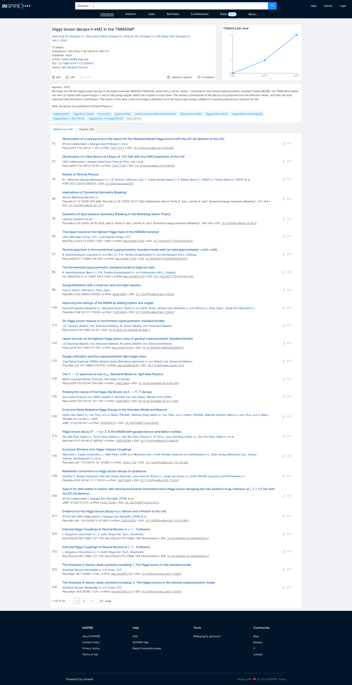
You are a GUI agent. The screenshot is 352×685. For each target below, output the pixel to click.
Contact (258, 654)
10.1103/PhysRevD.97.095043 (159, 440)
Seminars (172, 14)
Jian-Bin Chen (130, 436)
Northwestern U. (198, 454)
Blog (256, 636)
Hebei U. (86, 436)
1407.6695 (124, 480)
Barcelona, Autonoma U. (133, 361)
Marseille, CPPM (116, 498)
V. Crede (150, 179)
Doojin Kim (231, 308)
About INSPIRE (91, 636)
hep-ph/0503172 (121, 573)
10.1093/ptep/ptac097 (119, 183)
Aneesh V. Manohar (113, 396)
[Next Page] (91, 601)
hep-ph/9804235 (127, 365)
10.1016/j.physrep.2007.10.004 (161, 573)
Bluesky (258, 642)
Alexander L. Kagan (74, 454)
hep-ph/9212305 (122, 347)
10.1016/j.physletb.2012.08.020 (153, 147)
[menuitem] (313, 6)
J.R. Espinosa (70, 325)
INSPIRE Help (141, 642)
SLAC (88, 219)
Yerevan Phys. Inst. (124, 161)
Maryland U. (92, 308)
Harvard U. (91, 197)
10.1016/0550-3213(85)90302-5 (188, 538)
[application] (261, 56)
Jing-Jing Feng (175, 436)
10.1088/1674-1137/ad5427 (76, 63)
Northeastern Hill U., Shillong (179, 254)
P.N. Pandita (126, 254)
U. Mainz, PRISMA (118, 414)
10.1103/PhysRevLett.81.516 (165, 365)
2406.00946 (69, 59)
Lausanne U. (94, 254)
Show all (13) (134, 118)
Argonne (178, 454)
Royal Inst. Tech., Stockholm (126, 534)
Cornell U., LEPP (87, 418)
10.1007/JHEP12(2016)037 (142, 422)
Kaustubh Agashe (72, 308)
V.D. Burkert (117, 179)
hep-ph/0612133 (133, 240)
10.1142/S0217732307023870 (173, 240)
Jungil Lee (169, 476)
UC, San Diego (135, 396)
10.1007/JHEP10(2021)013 (142, 502)
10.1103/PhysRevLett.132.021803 (166, 520)
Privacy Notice (91, 648)
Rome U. (130, 308)
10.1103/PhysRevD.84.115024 (154, 312)
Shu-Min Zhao (70, 436)
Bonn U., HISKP (200, 179)
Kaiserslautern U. (145, 254)
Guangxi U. (76, 36)
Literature (107, 14)
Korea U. (156, 476)
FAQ (135, 636)
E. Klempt (183, 179)
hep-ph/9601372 (134, 276)
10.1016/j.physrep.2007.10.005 (161, 591)
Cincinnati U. (94, 454)
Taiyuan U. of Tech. (151, 436)
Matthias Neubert (215, 414)
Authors (130, 14)
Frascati (97, 379)
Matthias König (140, 414)
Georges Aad (97, 143)
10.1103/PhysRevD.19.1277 (86, 205)
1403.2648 (122, 383)
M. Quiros (125, 325)
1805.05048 (123, 440)
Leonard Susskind (73, 219)
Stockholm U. (87, 534)
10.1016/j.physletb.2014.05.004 (158, 383)
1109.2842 (119, 312)
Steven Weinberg (72, 197)
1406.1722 (129, 462)
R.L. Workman (70, 179)
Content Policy (91, 642)
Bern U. (112, 254)
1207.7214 (117, 147)
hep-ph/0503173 (121, 591)
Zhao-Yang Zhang (96, 36)
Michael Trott (154, 396)
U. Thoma (217, 179)
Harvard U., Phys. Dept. (96, 290)
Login (343, 5)
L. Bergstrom (70, 534)
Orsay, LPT (89, 236)
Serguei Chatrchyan (99, 161)
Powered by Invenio (80, 679)
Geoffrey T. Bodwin (73, 476)
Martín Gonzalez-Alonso (76, 379)
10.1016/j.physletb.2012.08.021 (155, 165)
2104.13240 (108, 502)
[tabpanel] (176, 370)
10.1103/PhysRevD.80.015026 (154, 294)
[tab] (63, 129)
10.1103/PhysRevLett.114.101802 (166, 462)
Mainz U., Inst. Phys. (89, 414)
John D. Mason (71, 290)
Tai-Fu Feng (100, 436)
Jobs (151, 14)
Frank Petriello (162, 454)
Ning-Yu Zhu (131, 36)
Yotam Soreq (218, 454)
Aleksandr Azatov (112, 308)
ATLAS (66, 143)
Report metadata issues (147, 648)
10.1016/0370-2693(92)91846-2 (129, 329)
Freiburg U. (113, 143)
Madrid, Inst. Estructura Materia (99, 325)
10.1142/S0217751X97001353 (173, 276)
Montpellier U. (93, 569)
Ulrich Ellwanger (71, 236)
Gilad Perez (112, 454)
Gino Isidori (111, 379)
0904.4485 (119, 294)
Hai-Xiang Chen (165, 36)
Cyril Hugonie (107, 236)
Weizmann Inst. (142, 454)
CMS (65, 161)
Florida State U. (166, 179)
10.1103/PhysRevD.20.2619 (238, 223)
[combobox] (181, 6)
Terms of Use (90, 654)
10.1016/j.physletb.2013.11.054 (158, 400)
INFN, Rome (148, 308)
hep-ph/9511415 (125, 258)
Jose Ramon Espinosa (75, 361)
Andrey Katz (165, 308)
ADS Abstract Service (75, 67)
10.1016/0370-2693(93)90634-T (163, 347)
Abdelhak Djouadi (72, 569)
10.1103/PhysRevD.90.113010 (159, 480)
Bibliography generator (207, 636)
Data (223, 14)
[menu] (315, 6)
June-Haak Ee (140, 476)
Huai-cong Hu (60, 36)
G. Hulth (102, 534)
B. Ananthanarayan (73, 254)
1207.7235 (119, 165)
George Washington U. (93, 179)
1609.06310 (108, 422)
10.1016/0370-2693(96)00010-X (166, 258)
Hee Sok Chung (109, 476)
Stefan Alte (69, 414)
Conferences (199, 14)
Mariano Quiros (108, 361)
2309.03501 (128, 520)
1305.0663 (122, 400)
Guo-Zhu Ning (206, 436)
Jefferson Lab (134, 179)
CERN (93, 361)
